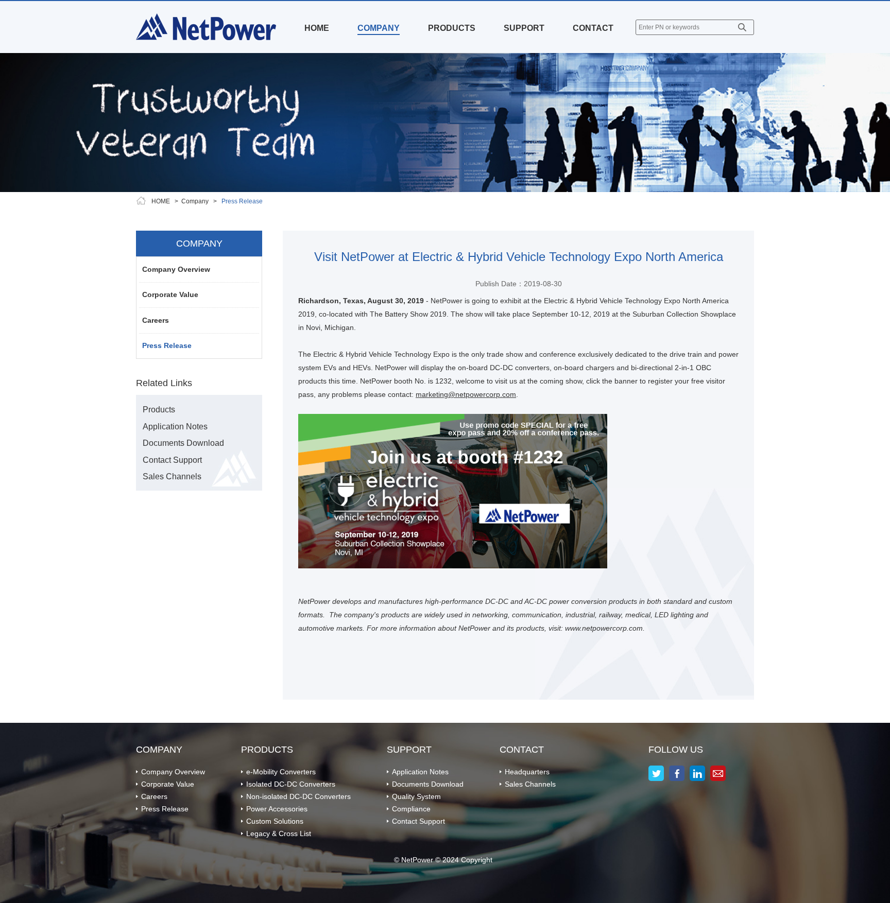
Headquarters (527, 772)
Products (159, 409)
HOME (316, 28)
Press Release (167, 345)
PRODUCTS (451, 28)
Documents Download (183, 443)
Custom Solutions (274, 821)
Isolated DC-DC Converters (290, 784)
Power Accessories (276, 809)
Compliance (411, 809)
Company (195, 201)
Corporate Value (170, 294)
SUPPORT (524, 28)
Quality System (416, 796)
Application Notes (175, 426)
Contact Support (172, 460)
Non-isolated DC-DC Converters (298, 796)
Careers (155, 320)
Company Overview (176, 269)
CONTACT (593, 28)
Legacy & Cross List (278, 833)
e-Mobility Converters (281, 772)
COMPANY (378, 28)
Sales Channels (172, 476)
